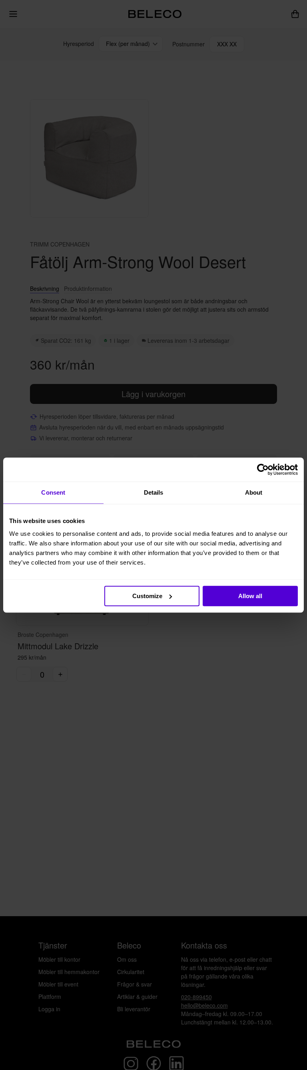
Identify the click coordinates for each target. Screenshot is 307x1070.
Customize (147, 596)
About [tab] (254, 492)
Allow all (250, 596)
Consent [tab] (53, 492)
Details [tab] (153, 492)
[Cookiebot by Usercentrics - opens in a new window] (263, 469)
